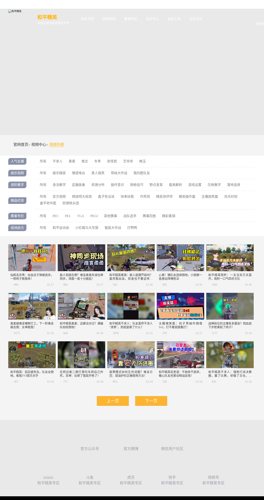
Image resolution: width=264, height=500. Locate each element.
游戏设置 (195, 185)
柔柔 (72, 161)
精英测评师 (164, 196)
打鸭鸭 (132, 227)
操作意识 (117, 185)
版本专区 (87, 19)
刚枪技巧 (136, 185)
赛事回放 (149, 216)
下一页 (151, 401)
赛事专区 (130, 19)
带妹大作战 (119, 173)
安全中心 (152, 19)
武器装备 (78, 185)
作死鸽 (145, 196)
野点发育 (156, 185)
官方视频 (59, 196)
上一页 (113, 401)
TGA (80, 216)
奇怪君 (112, 161)
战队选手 (130, 216)
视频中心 (38, 145)
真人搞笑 (98, 173)
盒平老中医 (48, 203)
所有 (43, 161)
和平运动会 (61, 227)
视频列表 (56, 145)
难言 (84, 161)
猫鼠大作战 (113, 227)
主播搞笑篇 (210, 196)
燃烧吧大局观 (82, 196)
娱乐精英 (59, 173)
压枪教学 (214, 185)
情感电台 (78, 173)
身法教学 (59, 185)
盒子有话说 (106, 196)
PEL (68, 216)
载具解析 (175, 185)
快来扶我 (127, 196)
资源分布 (98, 185)
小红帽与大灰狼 (86, 227)
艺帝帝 (128, 161)
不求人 (57, 161)
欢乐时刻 (230, 196)
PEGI (94, 216)
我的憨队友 (141, 173)
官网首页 (20, 145)
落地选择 (233, 185)
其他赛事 (110, 216)
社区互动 (195, 19)
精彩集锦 (168, 216)
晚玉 (142, 161)
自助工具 (174, 19)
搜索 (213, 19)
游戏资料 (109, 19)
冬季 (97, 161)
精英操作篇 (187, 196)
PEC (56, 216)
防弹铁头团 (70, 203)
